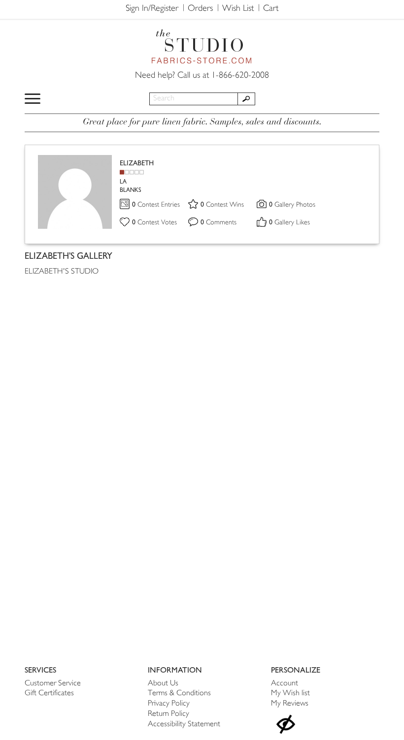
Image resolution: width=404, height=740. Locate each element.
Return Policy (168, 714)
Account (284, 683)
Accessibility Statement (184, 724)
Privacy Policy (169, 704)
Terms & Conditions (179, 693)
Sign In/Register (152, 9)
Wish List (238, 9)
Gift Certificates (49, 693)
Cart (270, 9)
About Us (163, 683)
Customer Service (53, 683)
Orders (200, 9)
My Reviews (289, 704)
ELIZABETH (137, 163)
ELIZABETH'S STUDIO (62, 272)
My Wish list (290, 693)
